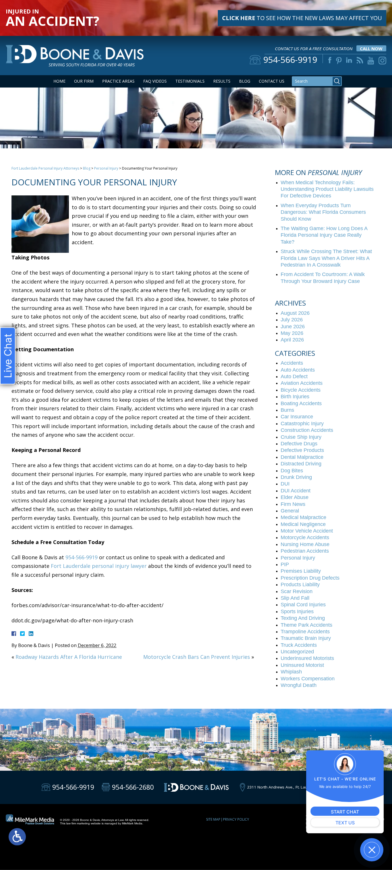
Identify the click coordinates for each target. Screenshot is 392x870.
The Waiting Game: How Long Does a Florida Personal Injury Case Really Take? (324, 235)
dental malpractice (302, 457)
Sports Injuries (297, 611)
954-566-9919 (81, 557)
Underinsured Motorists (307, 658)
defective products (302, 450)
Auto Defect (294, 376)
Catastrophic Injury (302, 423)
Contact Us (271, 81)
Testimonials (190, 81)
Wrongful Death (299, 685)
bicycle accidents (301, 390)
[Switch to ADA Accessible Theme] (17, 836)
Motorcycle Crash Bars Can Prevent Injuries (196, 656)
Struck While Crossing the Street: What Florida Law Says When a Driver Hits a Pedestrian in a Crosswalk (326, 258)
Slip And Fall (295, 598)
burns (287, 410)
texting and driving (303, 618)
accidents (292, 363)
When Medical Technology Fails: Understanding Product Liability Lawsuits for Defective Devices (327, 189)
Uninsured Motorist (302, 665)
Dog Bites (292, 470)
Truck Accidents (299, 645)
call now (371, 48)
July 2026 (292, 320)
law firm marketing (78, 823)
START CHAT (345, 812)
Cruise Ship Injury (301, 437)
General (290, 511)
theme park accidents (306, 625)
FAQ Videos (155, 81)
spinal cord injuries (303, 604)
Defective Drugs (299, 443)
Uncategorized (297, 652)
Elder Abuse (294, 497)
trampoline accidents (305, 631)
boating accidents (301, 403)
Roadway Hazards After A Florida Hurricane (68, 656)
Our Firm (84, 81)
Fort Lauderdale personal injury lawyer (99, 565)
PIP (285, 564)
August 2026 (295, 313)
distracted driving (301, 464)
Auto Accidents (298, 370)
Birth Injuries (295, 396)
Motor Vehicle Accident (307, 531)
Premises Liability (301, 571)
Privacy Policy (236, 819)
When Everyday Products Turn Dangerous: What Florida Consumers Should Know (323, 212)
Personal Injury (106, 168)
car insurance (297, 417)
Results (221, 81)
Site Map (213, 819)
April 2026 (292, 340)
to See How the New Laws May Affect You (302, 18)
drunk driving (296, 477)
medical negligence (303, 524)
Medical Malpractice (303, 517)
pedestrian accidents (305, 551)
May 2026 (292, 333)
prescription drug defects (310, 578)
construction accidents (307, 430)
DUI (285, 484)
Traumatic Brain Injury (306, 638)
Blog (244, 81)
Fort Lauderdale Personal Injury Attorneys (45, 168)
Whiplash (291, 672)
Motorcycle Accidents (305, 537)
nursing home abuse (305, 544)
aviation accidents (302, 383)
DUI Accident (296, 491)
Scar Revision (297, 591)
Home (59, 81)
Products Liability (300, 584)
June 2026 (293, 326)
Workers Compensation (308, 678)
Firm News (293, 504)
